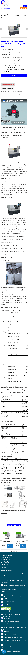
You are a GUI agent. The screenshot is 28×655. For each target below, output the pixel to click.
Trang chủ (3, 14)
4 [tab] (16, 551)
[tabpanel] (14, 29)
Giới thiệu (4, 567)
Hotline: (5, 601)
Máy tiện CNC (13, 14)
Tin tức (4, 575)
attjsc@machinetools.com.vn (13, 604)
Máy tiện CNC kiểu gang (12, 52)
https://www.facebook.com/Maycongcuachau (14, 585)
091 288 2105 (7, 618)
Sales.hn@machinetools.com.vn (11, 621)
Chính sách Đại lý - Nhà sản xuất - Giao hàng (12, 573)
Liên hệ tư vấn (14, 75)
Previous (1, 29)
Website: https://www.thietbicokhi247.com (13, 637)
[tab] (8, 84)
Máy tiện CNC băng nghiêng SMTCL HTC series (21, 543)
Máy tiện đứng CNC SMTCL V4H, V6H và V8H (7, 543)
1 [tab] (11, 551)
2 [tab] (13, 551)
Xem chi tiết (9, 546)
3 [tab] (14, 551)
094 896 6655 (6, 8)
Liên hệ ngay (23, 8)
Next (27, 29)
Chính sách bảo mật (7, 570)
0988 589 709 (7, 631)
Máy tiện (7, 14)
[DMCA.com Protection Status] (6, 608)
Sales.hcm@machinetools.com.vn (12, 634)
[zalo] (2, 647)
